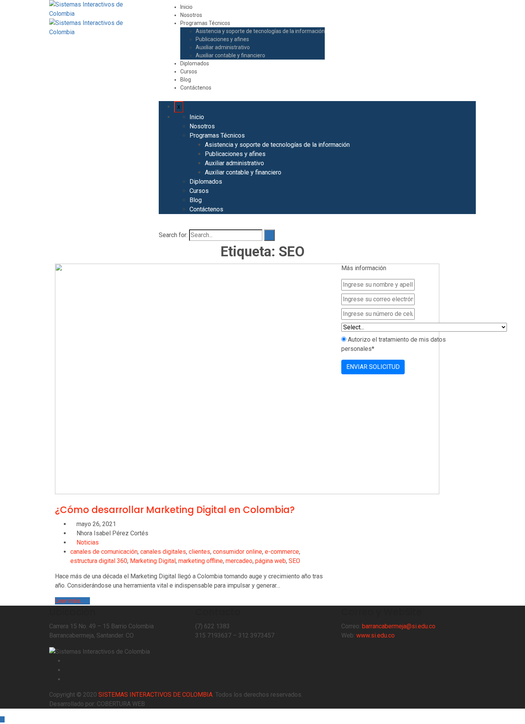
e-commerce (282, 551)
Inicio (186, 7)
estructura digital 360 (98, 561)
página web (270, 561)
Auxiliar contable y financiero (230, 55)
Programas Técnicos (205, 23)
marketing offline (200, 561)
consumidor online (237, 551)
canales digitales (163, 551)
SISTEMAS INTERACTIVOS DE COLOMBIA (155, 694)
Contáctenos (195, 88)
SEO (294, 561)
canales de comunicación (104, 551)
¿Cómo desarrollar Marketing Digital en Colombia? (175, 509)
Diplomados (194, 63)
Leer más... (70, 600)
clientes (199, 551)
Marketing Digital (153, 561)
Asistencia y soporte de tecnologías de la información (260, 31)
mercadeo (239, 561)
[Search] (269, 235)
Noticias (87, 542)
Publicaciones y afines (222, 39)
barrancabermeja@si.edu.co (398, 626)
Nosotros (191, 15)
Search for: (173, 235)
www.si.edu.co (375, 635)
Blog (185, 79)
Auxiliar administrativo (223, 47)
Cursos (188, 71)
